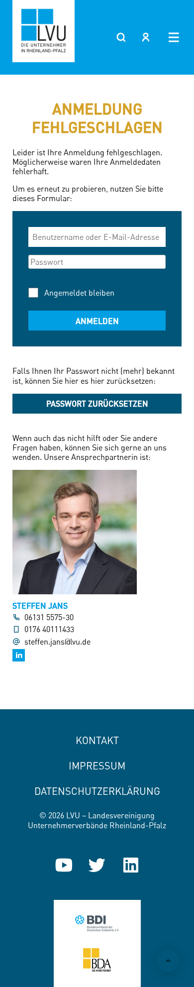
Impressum (97, 766)
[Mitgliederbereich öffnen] (145, 37)
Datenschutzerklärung (97, 791)
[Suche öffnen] (120, 37)
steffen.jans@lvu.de (57, 642)
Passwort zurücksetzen (97, 403)
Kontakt (97, 740)
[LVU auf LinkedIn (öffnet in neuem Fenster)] (131, 865)
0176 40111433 (49, 629)
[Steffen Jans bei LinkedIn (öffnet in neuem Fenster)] (18, 655)
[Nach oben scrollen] (168, 961)
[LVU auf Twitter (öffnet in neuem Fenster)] (97, 865)
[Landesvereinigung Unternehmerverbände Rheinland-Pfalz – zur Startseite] (43, 31)
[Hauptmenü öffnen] (174, 37)
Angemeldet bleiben (79, 293)
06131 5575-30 (49, 617)
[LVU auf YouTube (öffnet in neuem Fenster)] (64, 865)
